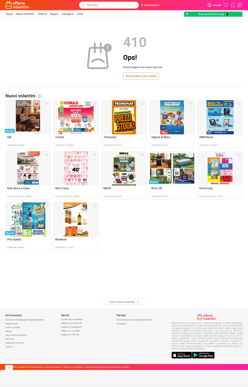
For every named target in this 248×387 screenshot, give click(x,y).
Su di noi (9, 339)
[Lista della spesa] (240, 5)
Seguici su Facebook (71, 323)
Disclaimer (56, 367)
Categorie (68, 14)
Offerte (42, 14)
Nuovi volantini (25, 14)
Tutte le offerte (12, 327)
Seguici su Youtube (70, 331)
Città (80, 14)
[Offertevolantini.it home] (17, 5)
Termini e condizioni (73, 367)
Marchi (8, 331)
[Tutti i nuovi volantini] (39, 96)
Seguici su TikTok (70, 334)
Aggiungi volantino (14, 342)
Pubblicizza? (11, 323)
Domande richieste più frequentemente (24, 319)
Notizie (8, 346)
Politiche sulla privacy (94, 367)
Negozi (54, 14)
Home (9, 14)
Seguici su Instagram (71, 327)
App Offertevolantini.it (16, 335)
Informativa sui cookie (118, 367)
